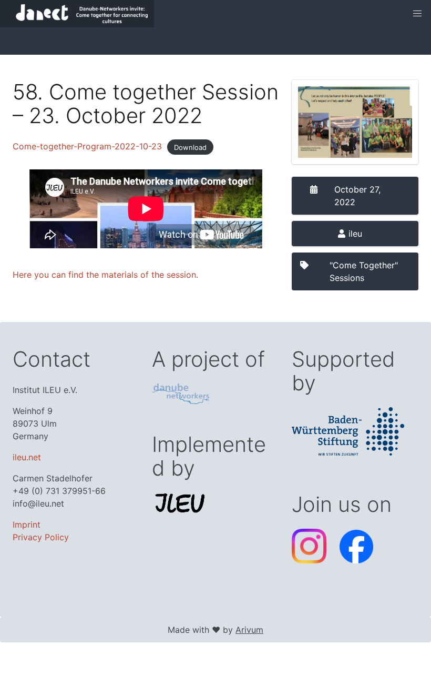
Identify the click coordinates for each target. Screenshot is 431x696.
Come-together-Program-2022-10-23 (87, 146)
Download (190, 147)
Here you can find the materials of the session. (105, 274)
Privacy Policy (41, 537)
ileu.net (27, 457)
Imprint (26, 524)
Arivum (249, 629)
